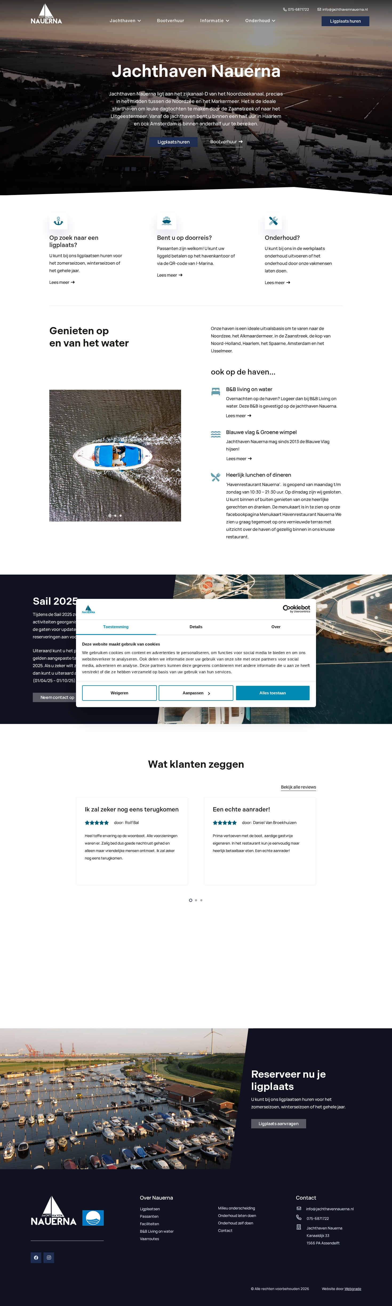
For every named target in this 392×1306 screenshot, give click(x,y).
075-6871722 (318, 1218)
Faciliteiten (149, 1223)
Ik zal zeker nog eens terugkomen (132, 809)
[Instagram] (48, 1257)
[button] (138, 20)
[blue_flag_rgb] (93, 1218)
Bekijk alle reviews (298, 787)
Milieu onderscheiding (236, 1208)
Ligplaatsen (150, 1208)
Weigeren (119, 693)
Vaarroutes (149, 1238)
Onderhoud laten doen (237, 1215)
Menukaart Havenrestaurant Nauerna (297, 514)
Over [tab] (276, 626)
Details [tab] (196, 626)
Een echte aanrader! (241, 809)
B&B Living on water (157, 1231)
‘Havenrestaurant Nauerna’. (254, 484)
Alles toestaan (272, 693)
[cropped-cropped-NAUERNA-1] (46, 13)
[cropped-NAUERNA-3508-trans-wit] (54, 1210)
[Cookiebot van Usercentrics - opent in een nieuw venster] (286, 609)
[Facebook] (36, 1257)
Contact (225, 1230)
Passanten (149, 1216)
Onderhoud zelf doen (235, 1222)
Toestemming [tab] (116, 626)
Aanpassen (193, 693)
